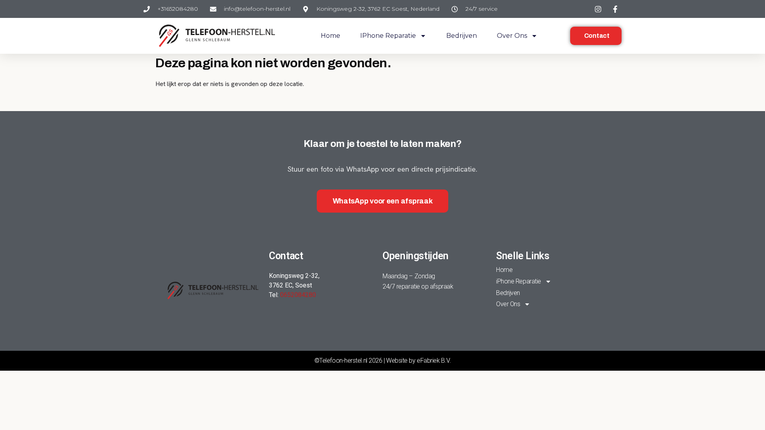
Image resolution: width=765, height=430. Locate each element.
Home (330, 35)
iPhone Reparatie (388, 35)
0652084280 (298, 295)
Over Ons (512, 35)
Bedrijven (461, 35)
